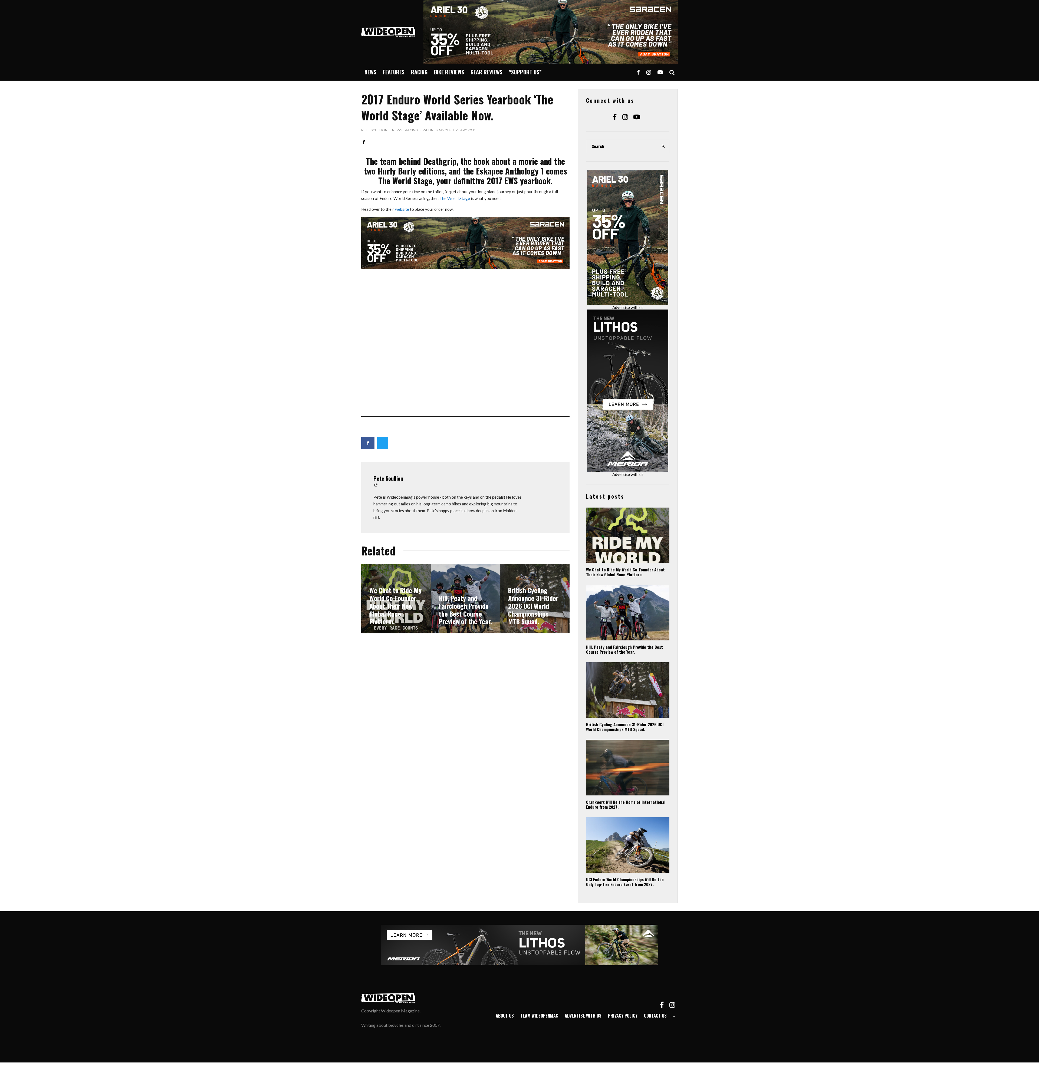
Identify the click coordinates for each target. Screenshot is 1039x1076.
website (402, 209)
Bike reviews (449, 72)
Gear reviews (486, 72)
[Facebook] (638, 72)
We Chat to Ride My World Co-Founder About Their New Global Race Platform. (625, 572)
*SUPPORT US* (525, 72)
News (370, 72)
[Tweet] (382, 443)
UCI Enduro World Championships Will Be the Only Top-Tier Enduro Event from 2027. (625, 882)
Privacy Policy (622, 1015)
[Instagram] (648, 72)
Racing (419, 72)
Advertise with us (627, 307)
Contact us (655, 1015)
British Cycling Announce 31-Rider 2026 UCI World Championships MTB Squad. (624, 727)
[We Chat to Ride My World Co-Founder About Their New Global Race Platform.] (396, 599)
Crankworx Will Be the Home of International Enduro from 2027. (625, 804)
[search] (663, 146)
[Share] (364, 142)
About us (505, 1015)
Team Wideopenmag (539, 1015)
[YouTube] (660, 72)
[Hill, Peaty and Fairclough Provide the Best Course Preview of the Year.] (465, 599)
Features (394, 72)
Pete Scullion (374, 130)
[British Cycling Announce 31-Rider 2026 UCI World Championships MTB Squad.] (535, 599)
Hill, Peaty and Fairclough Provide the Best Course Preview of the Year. (624, 649)
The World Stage (454, 198)
